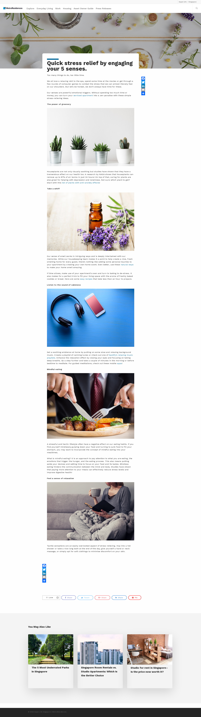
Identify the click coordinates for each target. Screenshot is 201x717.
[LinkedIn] (150, 86)
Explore (30, 8)
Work (58, 8)
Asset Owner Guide (83, 8)
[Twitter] (150, 82)
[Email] (150, 90)
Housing (67, 8)
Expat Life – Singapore (187, 2)
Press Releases (103, 8)
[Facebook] (150, 78)
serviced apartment (83, 95)
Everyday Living (45, 8)
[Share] (150, 93)
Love (53, 598)
